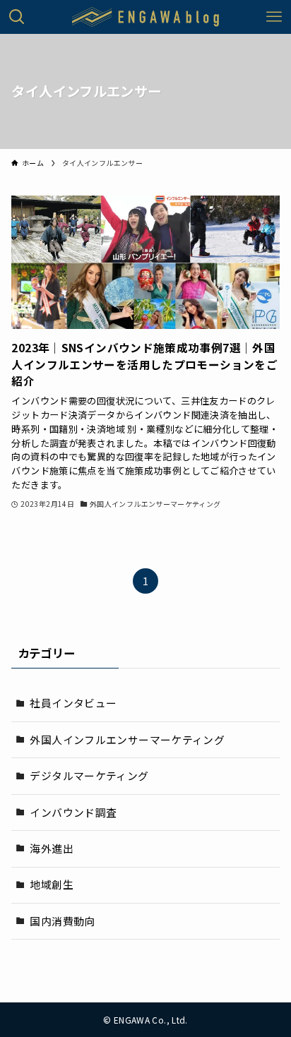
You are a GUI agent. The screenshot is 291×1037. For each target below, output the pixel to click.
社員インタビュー (73, 702)
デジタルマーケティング (89, 775)
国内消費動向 (62, 920)
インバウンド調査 (73, 812)
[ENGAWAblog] (146, 17)
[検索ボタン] (17, 17)
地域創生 (51, 884)
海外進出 (51, 848)
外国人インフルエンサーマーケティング (127, 739)
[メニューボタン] (274, 17)
